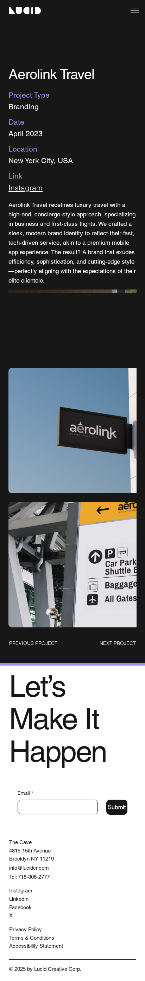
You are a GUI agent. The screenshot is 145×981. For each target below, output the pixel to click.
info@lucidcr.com (29, 868)
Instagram (25, 187)
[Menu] (134, 10)
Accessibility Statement (36, 946)
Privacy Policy (25, 929)
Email (25, 793)
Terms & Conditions (31, 938)
